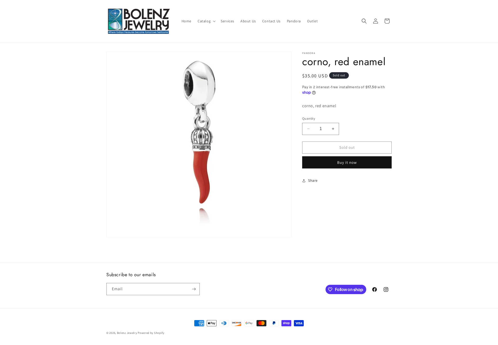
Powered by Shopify (151, 333)
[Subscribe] (193, 289)
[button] (206, 21)
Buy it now (347, 162)
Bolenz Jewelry (127, 333)
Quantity (308, 118)
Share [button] (313, 180)
